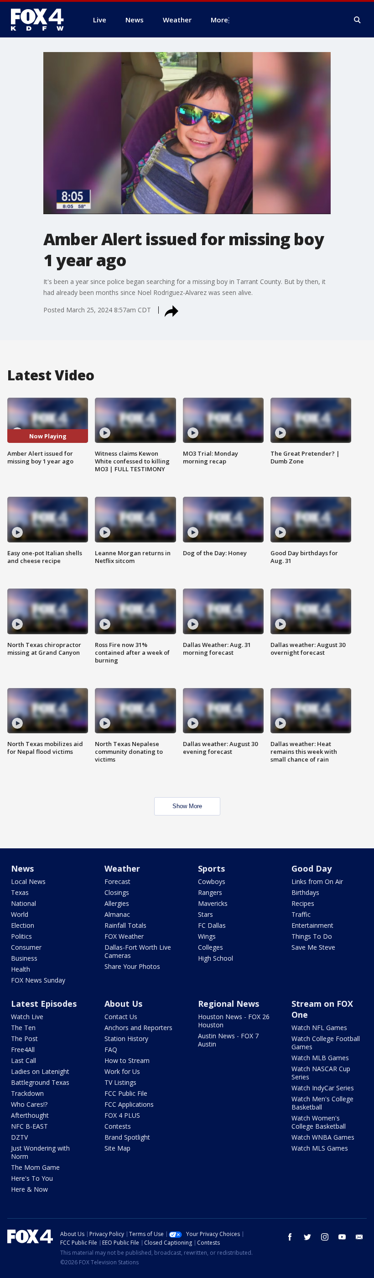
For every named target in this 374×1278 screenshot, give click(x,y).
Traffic (301, 914)
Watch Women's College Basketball (318, 1122)
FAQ (110, 1049)
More (219, 19)
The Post (24, 1038)
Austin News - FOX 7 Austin (228, 1039)
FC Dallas (212, 925)
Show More (187, 806)
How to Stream (127, 1060)
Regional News (228, 1003)
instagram (324, 1237)
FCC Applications (129, 1104)
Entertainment (312, 925)
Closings (116, 892)
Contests (117, 1126)
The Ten (23, 1027)
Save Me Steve (313, 947)
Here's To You (32, 1178)
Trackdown (27, 1093)
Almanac (117, 914)
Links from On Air (317, 881)
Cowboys (211, 881)
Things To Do (311, 936)
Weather (122, 868)
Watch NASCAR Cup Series (320, 1072)
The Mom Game (35, 1167)
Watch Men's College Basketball (322, 1102)
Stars (205, 914)
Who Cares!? (29, 1104)
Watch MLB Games (320, 1057)
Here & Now (29, 1189)
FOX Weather (124, 936)
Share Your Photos (132, 966)
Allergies (116, 903)
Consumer (26, 947)
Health (20, 969)
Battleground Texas (40, 1082)
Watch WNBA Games (322, 1137)
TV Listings (120, 1082)
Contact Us (120, 1016)
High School (215, 958)
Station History (126, 1038)
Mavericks (213, 903)
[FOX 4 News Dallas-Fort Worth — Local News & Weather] (41, 20)
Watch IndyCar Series (322, 1087)
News (22, 868)
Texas (20, 892)
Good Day (311, 868)
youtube (342, 1237)
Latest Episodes (44, 1003)
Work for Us (122, 1071)
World (19, 914)
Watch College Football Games (325, 1042)
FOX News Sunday (38, 980)
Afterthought (30, 1115)
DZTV (19, 1137)
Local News (28, 881)
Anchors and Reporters (138, 1027)
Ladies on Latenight (40, 1071)
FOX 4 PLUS (122, 1115)
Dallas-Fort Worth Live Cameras (137, 951)
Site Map (117, 1148)
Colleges (210, 947)
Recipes (302, 903)
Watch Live (27, 1016)
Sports (211, 868)
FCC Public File (125, 1093)
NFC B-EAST (29, 1126)
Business (24, 958)
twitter (307, 1237)
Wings (207, 936)
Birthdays (305, 892)
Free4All (23, 1049)
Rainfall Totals (125, 925)
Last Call (23, 1060)
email (359, 1237)
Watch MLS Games (319, 1148)
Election (22, 925)
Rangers (210, 892)
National (23, 903)
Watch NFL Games (319, 1027)
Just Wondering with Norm (40, 1152)
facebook (290, 1237)
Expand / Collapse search (357, 20)
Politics (21, 936)
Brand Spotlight (127, 1137)
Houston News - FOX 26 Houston (234, 1020)
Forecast (117, 881)
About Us (123, 1003)
